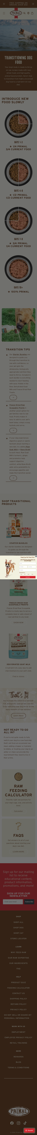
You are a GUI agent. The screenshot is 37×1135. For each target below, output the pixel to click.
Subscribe (28, 577)
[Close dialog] (36, 556)
